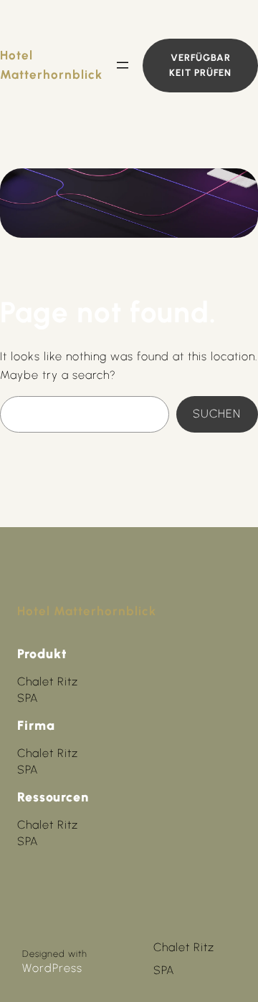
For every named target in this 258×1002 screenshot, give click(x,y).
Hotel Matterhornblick (86, 611)
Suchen (217, 413)
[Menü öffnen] (122, 65)
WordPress (52, 968)
